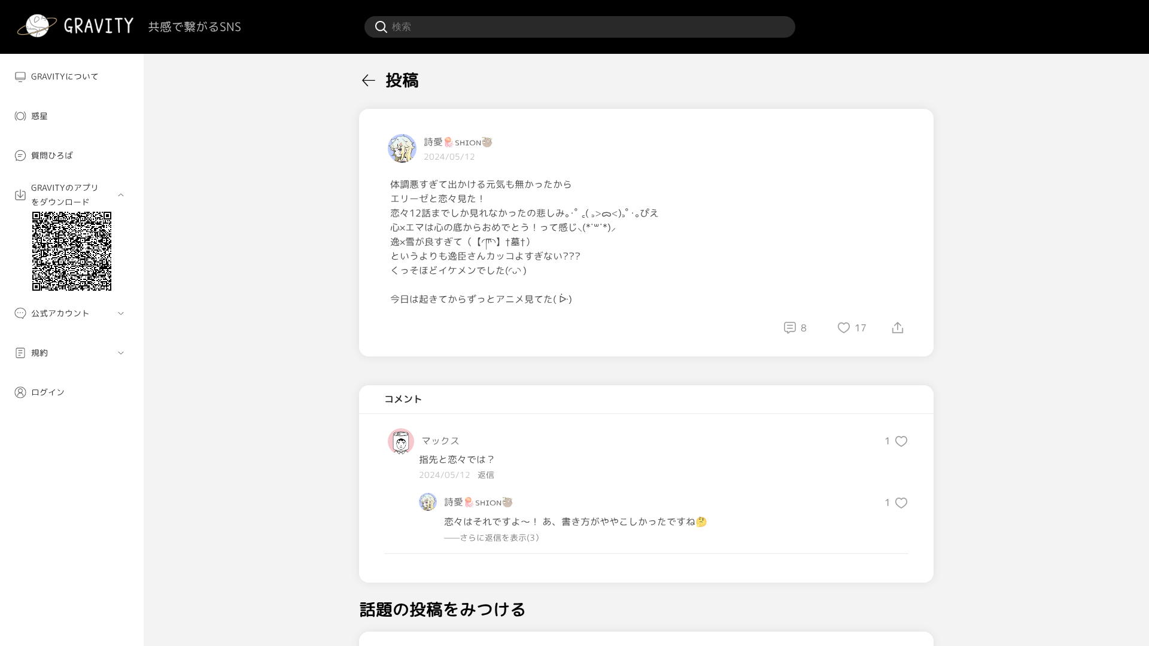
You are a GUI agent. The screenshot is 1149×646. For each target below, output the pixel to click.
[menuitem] (71, 76)
